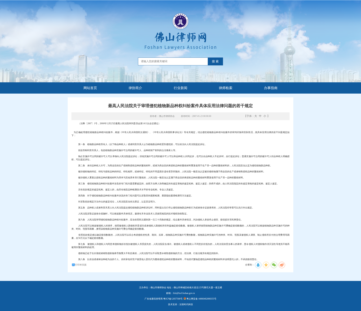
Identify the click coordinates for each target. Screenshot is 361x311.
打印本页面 (80, 264)
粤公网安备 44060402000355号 (201, 298)
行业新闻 (180, 88)
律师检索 (225, 88)
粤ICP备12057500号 (173, 298)
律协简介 (135, 88)
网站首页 (90, 88)
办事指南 (271, 88)
